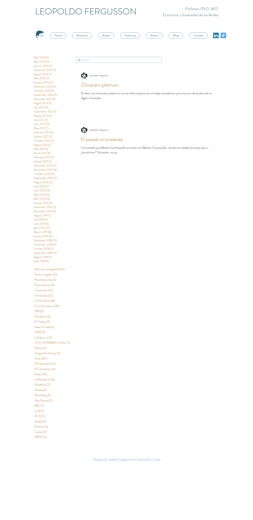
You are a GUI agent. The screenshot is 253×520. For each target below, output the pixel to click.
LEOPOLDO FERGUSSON (86, 11)
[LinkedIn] (216, 35)
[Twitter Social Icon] (223, 35)
